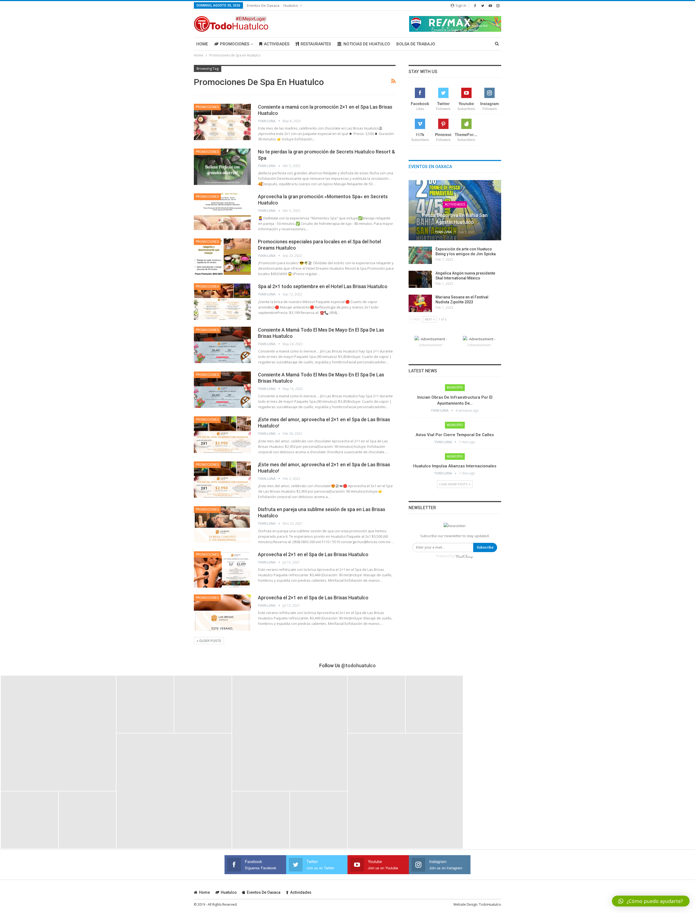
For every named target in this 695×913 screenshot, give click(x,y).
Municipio (455, 387)
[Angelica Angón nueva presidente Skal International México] (420, 279)
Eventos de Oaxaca (263, 5)
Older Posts (209, 641)
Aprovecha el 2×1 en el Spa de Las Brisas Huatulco (313, 554)
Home (202, 44)
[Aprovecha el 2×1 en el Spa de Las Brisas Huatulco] (222, 569)
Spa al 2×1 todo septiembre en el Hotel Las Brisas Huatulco (322, 286)
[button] (651, 901)
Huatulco (290, 5)
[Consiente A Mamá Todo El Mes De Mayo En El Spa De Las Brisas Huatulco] (222, 345)
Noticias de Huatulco (366, 44)
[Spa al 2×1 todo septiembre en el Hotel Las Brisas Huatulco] (222, 301)
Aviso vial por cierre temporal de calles (455, 434)
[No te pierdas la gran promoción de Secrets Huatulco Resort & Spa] (222, 167)
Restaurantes (316, 44)
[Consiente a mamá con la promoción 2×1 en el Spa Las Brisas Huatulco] (222, 122)
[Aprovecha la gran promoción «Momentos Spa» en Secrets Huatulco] (222, 211)
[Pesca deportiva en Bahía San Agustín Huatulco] (455, 210)
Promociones (234, 44)
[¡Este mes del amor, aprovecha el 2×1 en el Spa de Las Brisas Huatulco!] (222, 434)
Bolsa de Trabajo (415, 44)
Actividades (276, 44)
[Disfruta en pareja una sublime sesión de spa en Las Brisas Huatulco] (222, 524)
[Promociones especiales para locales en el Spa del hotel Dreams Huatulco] (222, 256)
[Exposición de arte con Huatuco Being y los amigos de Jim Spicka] (420, 255)
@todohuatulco (358, 665)
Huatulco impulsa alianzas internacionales (454, 466)
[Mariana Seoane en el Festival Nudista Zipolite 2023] (420, 303)
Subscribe (485, 547)
